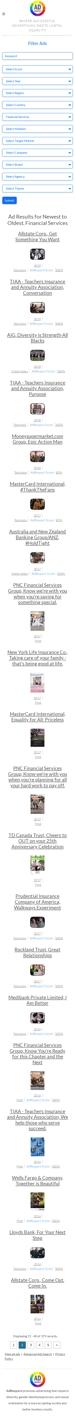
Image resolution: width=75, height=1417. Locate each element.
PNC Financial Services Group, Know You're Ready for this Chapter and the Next (37, 1053)
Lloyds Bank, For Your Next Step (37, 1235)
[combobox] (37, 69)
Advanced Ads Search (37, 1354)
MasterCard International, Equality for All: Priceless (37, 716)
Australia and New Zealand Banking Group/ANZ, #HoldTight (37, 537)
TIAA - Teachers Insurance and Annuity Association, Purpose (37, 388)
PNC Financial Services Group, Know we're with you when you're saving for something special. (37, 593)
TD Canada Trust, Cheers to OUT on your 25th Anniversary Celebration (37, 840)
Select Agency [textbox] (15, 176)
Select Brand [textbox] (14, 164)
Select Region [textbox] (15, 93)
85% (59, 472)
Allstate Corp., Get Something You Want (37, 236)
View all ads (12, 1354)
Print (38, 641)
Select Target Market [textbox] (20, 140)
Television (19, 270)
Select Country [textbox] (15, 105)
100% (59, 270)
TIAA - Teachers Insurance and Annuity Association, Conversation (37, 287)
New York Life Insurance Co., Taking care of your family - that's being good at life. (38, 657)
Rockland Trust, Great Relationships (37, 952)
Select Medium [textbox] (16, 129)
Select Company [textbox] (16, 152)
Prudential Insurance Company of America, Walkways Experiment (37, 901)
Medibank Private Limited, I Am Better (37, 1000)
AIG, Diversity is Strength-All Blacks (37, 337)
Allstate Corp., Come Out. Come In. (37, 1283)
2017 (37, 515)
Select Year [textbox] (13, 81)
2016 (37, 1029)
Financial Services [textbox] (17, 117)
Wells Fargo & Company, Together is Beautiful (37, 1180)
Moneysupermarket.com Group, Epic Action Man (37, 439)
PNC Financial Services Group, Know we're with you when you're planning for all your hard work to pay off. (37, 776)
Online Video (19, 371)
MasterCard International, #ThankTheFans (37, 486)
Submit (9, 200)
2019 (37, 265)
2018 (37, 366)
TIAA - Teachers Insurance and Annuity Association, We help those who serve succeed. (37, 1119)
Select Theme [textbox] (15, 188)
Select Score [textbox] (14, 69)
